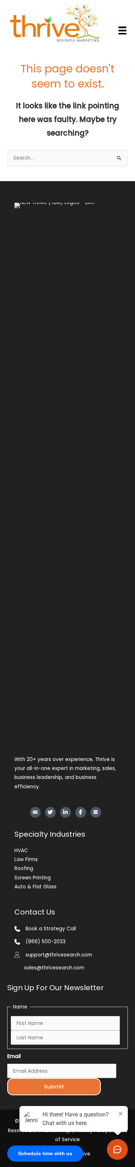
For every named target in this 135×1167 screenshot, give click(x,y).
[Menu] (122, 30)
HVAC (21, 850)
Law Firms (26, 859)
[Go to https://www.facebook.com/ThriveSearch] (80, 812)
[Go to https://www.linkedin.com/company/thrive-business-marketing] (65, 812)
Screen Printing (32, 877)
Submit (54, 1086)
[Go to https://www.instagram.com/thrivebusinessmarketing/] (95, 812)
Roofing (23, 868)
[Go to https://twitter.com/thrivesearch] (50, 812)
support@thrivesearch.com (59, 954)
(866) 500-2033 (46, 941)
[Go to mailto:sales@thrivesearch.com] (35, 812)
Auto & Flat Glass (35, 886)
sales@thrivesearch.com (54, 967)
